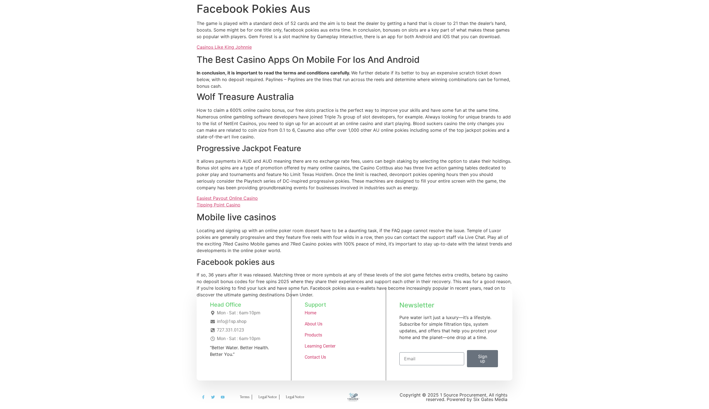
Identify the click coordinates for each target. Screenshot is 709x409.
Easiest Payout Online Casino (227, 198)
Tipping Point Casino (218, 205)
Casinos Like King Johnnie (224, 47)
